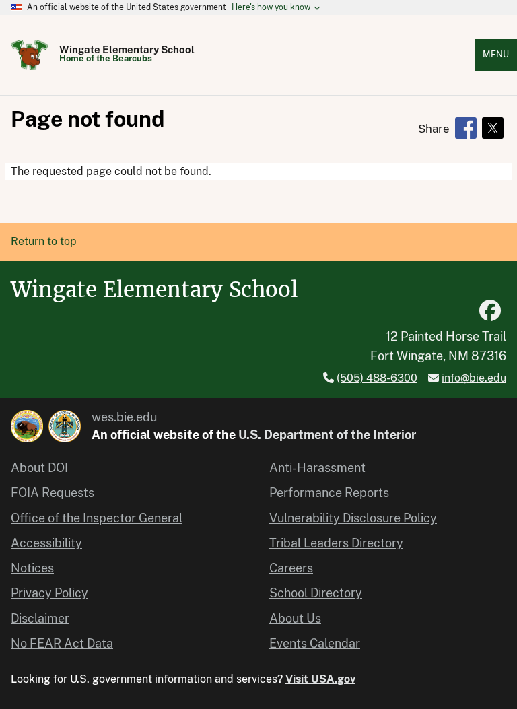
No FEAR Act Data (62, 643)
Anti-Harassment (317, 468)
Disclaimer (40, 618)
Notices (32, 568)
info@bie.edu (474, 378)
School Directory (315, 593)
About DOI (39, 468)
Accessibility (46, 543)
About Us (295, 618)
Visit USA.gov (320, 679)
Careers (291, 568)
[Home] (29, 55)
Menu (496, 54)
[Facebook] (490, 311)
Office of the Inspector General (96, 518)
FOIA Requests (52, 492)
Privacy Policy (49, 593)
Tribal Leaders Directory (336, 543)
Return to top (44, 241)
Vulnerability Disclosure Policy (353, 518)
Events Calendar (314, 643)
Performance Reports (329, 492)
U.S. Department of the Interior (327, 435)
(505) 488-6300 (377, 378)
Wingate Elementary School (127, 49)
